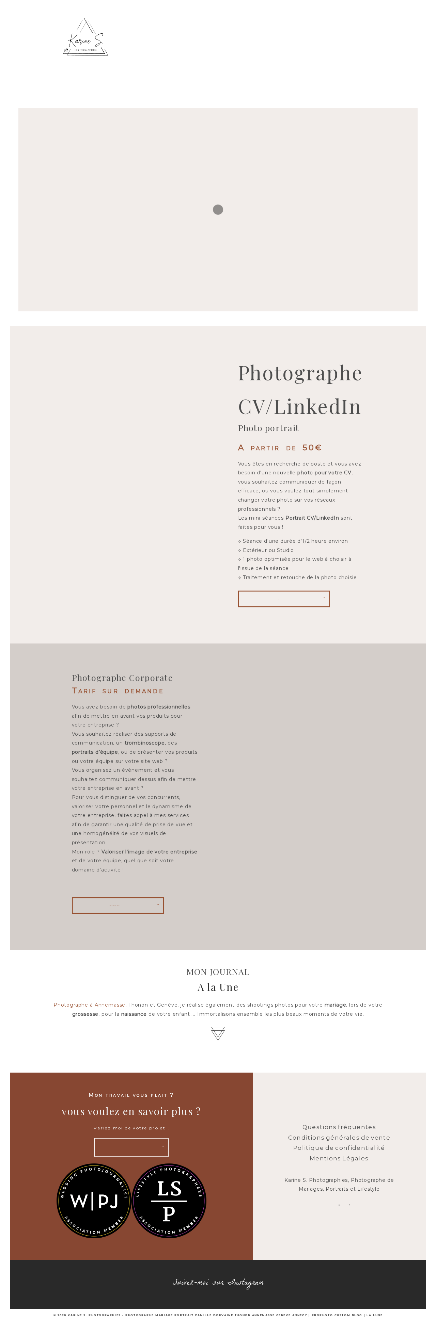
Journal (171, 82)
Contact (262, 82)
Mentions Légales (339, 1158)
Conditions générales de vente (339, 1137)
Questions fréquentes (339, 1127)
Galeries (216, 82)
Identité (338, 48)
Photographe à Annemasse (89, 1005)
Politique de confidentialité (339, 1147)
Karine (150, 48)
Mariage (193, 48)
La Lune (375, 1315)
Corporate (289, 48)
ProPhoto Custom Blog (337, 1315)
